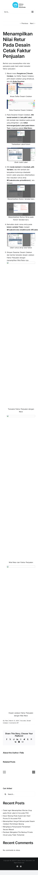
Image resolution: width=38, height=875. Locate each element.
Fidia (6, 720)
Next (32, 23)
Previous (25, 23)
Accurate (23, 720)
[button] (4, 772)
